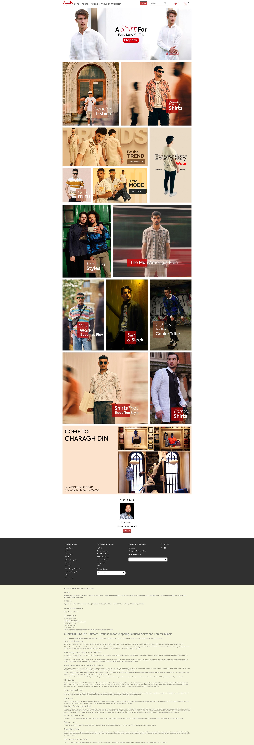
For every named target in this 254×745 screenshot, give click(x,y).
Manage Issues (101, 563)
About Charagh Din (71, 560)
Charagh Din (70, 616)
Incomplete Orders (102, 560)
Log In (143, 3)
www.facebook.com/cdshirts (105, 629)
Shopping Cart (69, 554)
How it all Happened (74, 641)
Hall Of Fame (69, 566)
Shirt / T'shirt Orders (103, 554)
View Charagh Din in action (73, 569)
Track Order (116, 4)
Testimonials (69, 563)
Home (67, 551)
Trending (94, 4)
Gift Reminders (101, 566)
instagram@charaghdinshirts (79, 629)
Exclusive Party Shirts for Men (169, 595)
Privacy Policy (69, 578)
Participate (131, 548)
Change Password (102, 551)
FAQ (66, 575)
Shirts (76, 4)
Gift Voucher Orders (103, 557)
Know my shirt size (73, 690)
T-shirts (85, 4)
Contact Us (80, 608)
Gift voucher (104, 4)
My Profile (100, 548)
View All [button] (127, 531)
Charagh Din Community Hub (137, 551)
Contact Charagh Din (71, 572)
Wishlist (67, 557)
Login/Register (69, 548)
